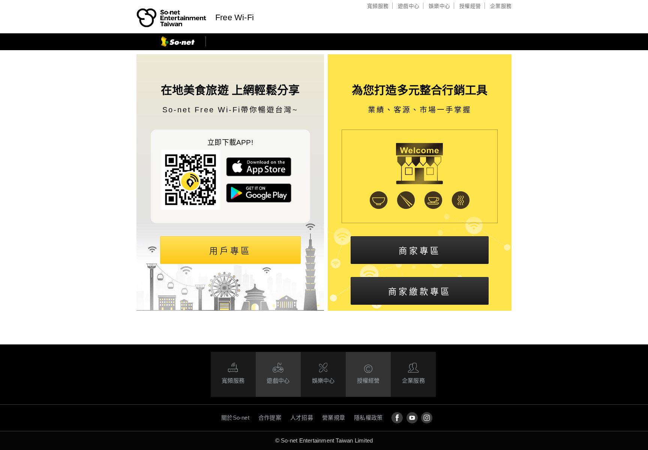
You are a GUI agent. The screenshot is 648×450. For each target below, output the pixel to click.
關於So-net (235, 417)
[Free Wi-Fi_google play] (258, 200)
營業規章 (333, 417)
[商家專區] (420, 249)
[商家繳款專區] (420, 290)
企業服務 (501, 6)
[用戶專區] (230, 249)
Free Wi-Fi (234, 17)
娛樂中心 (439, 6)
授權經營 (470, 6)
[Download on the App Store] (258, 174)
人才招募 (301, 417)
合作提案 (269, 417)
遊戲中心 (408, 6)
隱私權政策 (368, 417)
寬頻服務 (377, 6)
